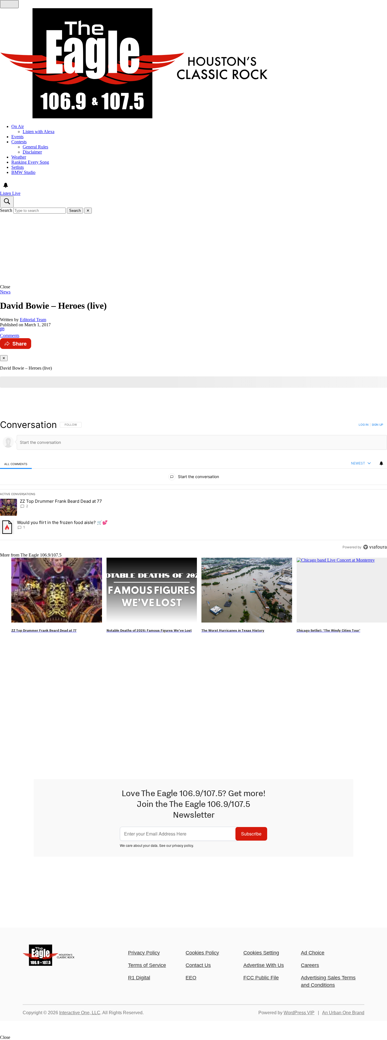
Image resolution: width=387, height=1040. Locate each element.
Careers (310, 965)
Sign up (377, 424)
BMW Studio (23, 172)
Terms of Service (147, 965)
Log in (364, 424)
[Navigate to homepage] (193, 64)
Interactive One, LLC (79, 1012)
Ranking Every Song (30, 162)
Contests (19, 141)
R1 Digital (139, 978)
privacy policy (182, 845)
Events (17, 136)
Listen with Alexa (38, 131)
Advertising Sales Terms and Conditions (328, 981)
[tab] (16, 463)
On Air (17, 126)
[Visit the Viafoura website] (375, 547)
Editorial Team (33, 319)
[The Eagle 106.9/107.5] (49, 964)
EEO (191, 978)
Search (6, 210)
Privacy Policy (144, 953)
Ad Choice (312, 953)
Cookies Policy (202, 953)
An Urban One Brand (343, 1012)
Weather (18, 157)
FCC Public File (261, 978)
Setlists (17, 167)
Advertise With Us (263, 965)
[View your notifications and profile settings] (5, 185)
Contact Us (198, 965)
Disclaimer (32, 152)
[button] (193, 286)
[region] (193, 486)
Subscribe (251, 833)
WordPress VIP (299, 1012)
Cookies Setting (261, 953)
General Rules (35, 146)
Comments (9, 335)
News (5, 291)
